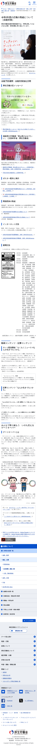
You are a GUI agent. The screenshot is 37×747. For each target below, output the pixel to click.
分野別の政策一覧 (8, 550)
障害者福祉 (6, 564)
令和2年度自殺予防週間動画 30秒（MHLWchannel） (18, 234)
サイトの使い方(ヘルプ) (9, 722)
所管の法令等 (5, 660)
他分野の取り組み (8, 587)
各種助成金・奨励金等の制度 (11, 596)
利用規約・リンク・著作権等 (10, 713)
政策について (5, 646)
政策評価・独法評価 (9, 614)
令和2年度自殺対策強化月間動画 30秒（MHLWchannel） (18, 239)
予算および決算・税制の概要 (11, 609)
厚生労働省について (7, 650)
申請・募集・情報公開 (8, 664)
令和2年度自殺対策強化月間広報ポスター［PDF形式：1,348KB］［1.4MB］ (19, 195)
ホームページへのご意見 (10, 725)
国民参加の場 (18, 630)
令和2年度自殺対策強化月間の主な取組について (16, 217)
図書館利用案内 (7, 678)
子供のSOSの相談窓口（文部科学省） (13, 172)
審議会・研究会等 (8, 600)
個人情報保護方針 (26, 712)
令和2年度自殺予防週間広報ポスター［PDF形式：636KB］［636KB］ (19, 189)
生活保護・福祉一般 (9, 569)
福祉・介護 (6, 559)
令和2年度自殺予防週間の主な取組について (15, 211)
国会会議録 (6, 605)
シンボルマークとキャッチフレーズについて (10, 718)
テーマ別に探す (6, 636)
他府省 (4, 672)
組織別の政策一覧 (8, 591)
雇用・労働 (6, 578)
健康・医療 (6, 555)
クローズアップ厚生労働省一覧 (11, 681)
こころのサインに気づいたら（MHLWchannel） (17, 516)
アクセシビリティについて (28, 717)
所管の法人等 (6, 675)
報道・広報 (5, 641)
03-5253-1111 (19, 740)
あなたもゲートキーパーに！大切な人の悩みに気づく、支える (18, 523)
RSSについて (24, 722)
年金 (4, 582)
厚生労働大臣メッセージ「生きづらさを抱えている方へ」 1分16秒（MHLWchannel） (19, 130)
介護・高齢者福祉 (8, 573)
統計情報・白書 (6, 655)
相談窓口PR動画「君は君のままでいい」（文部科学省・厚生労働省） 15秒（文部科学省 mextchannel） (19, 168)
